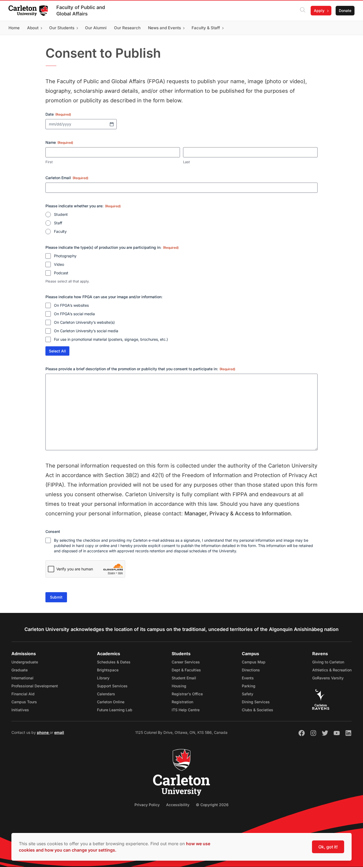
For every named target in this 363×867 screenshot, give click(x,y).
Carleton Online (110, 702)
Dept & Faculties (186, 670)
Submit (56, 597)
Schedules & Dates (113, 662)
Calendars (106, 694)
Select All (57, 351)
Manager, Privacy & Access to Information (237, 513)
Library (103, 678)
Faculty (60, 231)
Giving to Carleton (328, 662)
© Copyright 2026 (212, 804)
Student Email (184, 678)
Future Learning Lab (114, 710)
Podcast (61, 273)
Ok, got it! (328, 846)
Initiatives (20, 710)
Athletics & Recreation (332, 670)
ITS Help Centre (186, 710)
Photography (65, 256)
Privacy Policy (147, 804)
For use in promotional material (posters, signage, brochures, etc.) (111, 339)
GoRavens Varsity (328, 678)
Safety (247, 694)
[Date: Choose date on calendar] (112, 124)
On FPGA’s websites (71, 305)
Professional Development (34, 686)
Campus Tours (24, 702)
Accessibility (177, 804)
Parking (248, 686)
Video (59, 264)
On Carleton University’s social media (86, 331)
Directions (251, 670)
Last (186, 162)
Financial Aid (23, 694)
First (49, 162)
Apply (319, 10)
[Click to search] (302, 10)
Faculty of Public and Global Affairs (80, 10)
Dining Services (256, 702)
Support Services (112, 686)
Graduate (19, 670)
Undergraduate (24, 662)
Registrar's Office (187, 694)
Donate (345, 10)
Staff (58, 223)
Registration (182, 702)
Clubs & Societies (257, 710)
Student (61, 214)
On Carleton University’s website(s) (84, 322)
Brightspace (108, 670)
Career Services (186, 662)
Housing (179, 686)
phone (43, 732)
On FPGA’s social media (74, 314)
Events (248, 678)
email (59, 732)
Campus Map (253, 662)
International (22, 678)
